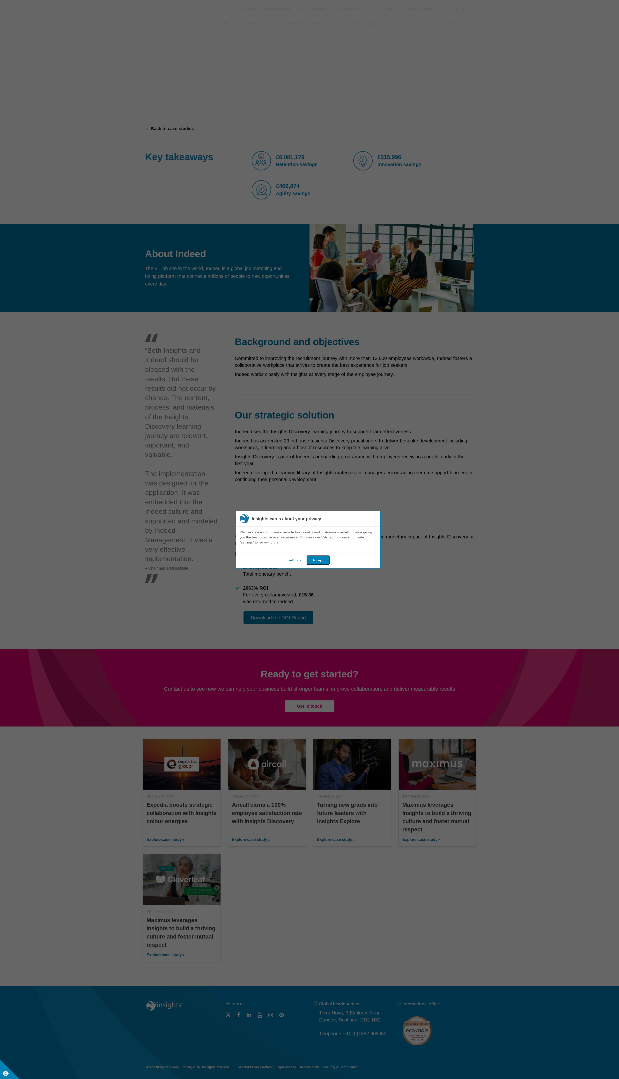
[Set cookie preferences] (9, 1069)
